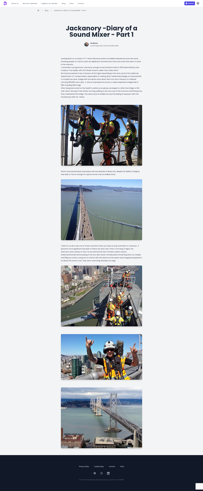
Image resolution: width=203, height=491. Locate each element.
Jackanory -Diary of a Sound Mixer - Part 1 (70, 10)
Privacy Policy (84, 466)
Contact (112, 466)
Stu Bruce (94, 43)
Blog (46, 10)
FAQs (122, 466)
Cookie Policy (99, 466)
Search (191, 3)
